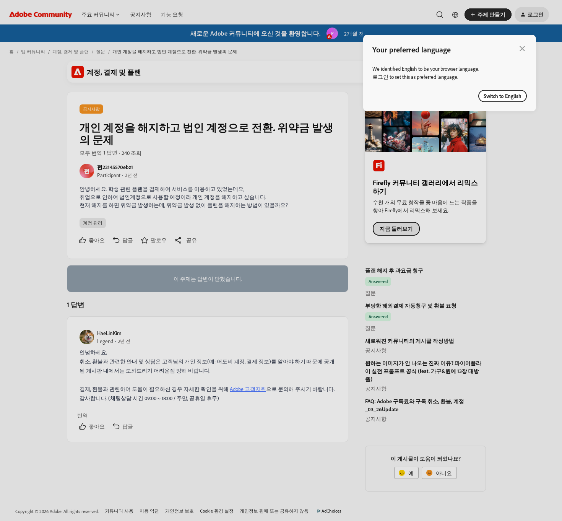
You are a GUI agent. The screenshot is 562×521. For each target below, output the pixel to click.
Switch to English (502, 96)
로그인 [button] (380, 76)
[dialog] (449, 73)
